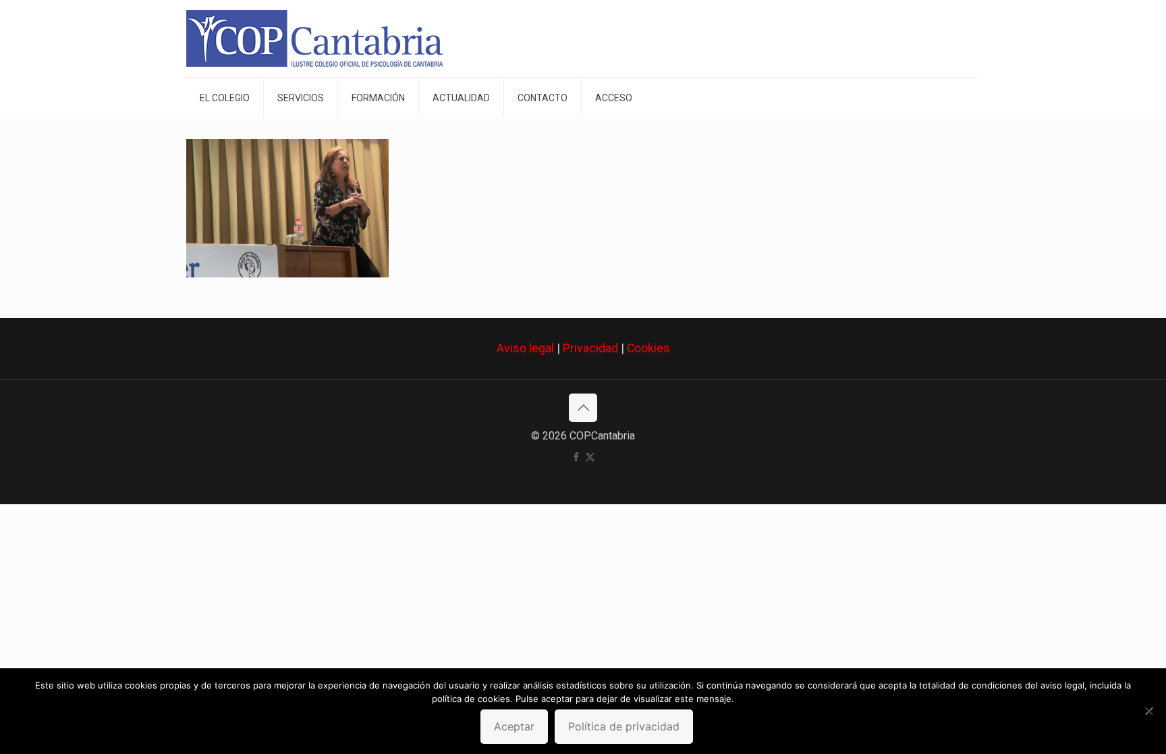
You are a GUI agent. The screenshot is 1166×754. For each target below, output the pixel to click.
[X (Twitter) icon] (590, 457)
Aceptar (514, 726)
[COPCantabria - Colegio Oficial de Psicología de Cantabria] (314, 38)
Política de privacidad (623, 726)
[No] (1149, 711)
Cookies (648, 348)
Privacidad (590, 348)
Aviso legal (525, 348)
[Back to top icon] (583, 408)
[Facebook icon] (576, 457)
